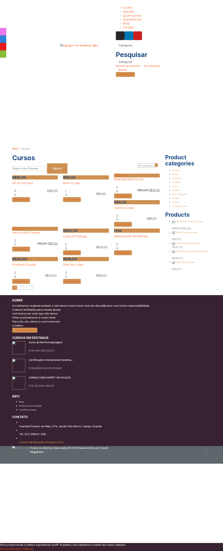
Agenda (128, 11)
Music (175, 186)
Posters (175, 190)
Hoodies (176, 182)
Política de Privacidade (122, 504)
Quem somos (132, 15)
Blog (126, 23)
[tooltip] (3, 31)
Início (15, 148)
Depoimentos (132, 19)
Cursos (127, 7)
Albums (176, 170)
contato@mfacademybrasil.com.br (41, 442)
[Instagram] (120, 35)
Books (175, 174)
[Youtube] (137, 35)
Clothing (176, 178)
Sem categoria (179, 194)
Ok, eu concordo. (11, 549)
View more (21, 199)
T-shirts (176, 202)
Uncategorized (179, 206)
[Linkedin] (129, 35)
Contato (128, 27)
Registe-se (24, 537)
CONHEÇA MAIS (24, 330)
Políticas (27, 549)
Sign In (36, 537)
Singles (175, 198)
